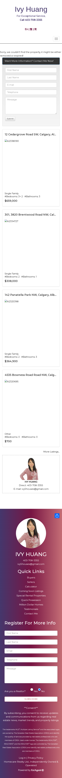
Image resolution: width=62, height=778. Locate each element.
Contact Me (31, 613)
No (43, 691)
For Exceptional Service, (31, 16)
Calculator (31, 586)
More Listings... (51, 451)
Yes (35, 691)
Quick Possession (31, 600)
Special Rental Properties (31, 595)
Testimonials (31, 609)
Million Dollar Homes (31, 604)
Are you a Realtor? (15, 691)
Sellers (31, 582)
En (27, 29)
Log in (22, 757)
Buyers (31, 577)
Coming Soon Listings (31, 591)
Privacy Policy (35, 757)
